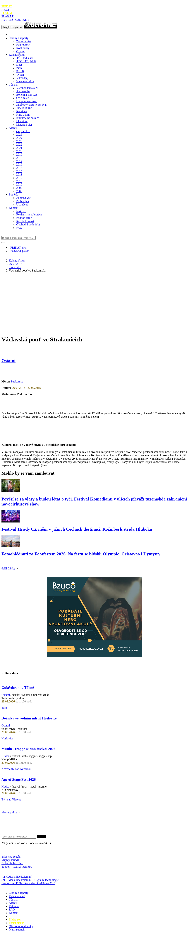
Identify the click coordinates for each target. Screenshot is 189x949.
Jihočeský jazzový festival (31, 104)
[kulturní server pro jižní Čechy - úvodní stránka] (40, 26)
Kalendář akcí (17, 54)
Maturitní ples (24, 124)
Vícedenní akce (25, 81)
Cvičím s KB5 (24, 98)
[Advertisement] (94, 301)
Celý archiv (23, 131)
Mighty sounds (10, 860)
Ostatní (20, 51)
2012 (19, 177)
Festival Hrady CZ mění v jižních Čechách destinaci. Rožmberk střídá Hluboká (76, 529)
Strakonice (15, 267)
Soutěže (13, 194)
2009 (19, 187)
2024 (19, 137)
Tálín (4, 707)
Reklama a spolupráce (29, 214)
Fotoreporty (23, 44)
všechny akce (9, 812)
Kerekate (21, 111)
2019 (19, 154)
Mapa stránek (17, 929)
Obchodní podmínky (28, 224)
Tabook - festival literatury (16, 866)
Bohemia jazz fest (26, 94)
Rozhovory (22, 48)
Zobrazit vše (23, 41)
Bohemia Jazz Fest (12, 863)
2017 (19, 161)
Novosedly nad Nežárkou (16, 769)
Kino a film (23, 114)
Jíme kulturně (24, 107)
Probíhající (22, 201)
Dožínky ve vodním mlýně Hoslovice (28, 718)
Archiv (13, 127)
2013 (19, 174)
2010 (19, 184)
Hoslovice (7, 738)
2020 (19, 151)
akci (25, 58)
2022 (19, 144)
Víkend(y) (22, 78)
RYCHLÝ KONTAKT (15, 19)
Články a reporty (18, 38)
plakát (26, 61)
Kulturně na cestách (27, 117)
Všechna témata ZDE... (30, 88)
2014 (19, 171)
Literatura (22, 121)
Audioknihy (23, 91)
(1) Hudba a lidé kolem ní (16, 876)
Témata (13, 84)
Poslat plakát (16, 922)
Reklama (14, 906)
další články (8, 568)
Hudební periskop (26, 101)
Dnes (19, 64)
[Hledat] (2, 242)
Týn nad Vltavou (11, 799)
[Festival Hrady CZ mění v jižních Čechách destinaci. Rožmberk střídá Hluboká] (10, 521)
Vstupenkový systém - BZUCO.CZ (22, 945)
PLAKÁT (7, 14)
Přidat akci (15, 919)
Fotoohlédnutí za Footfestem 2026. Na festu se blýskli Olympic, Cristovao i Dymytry (80, 554)
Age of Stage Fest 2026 (18, 779)
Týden (20, 74)
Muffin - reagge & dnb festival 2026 (28, 749)
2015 (19, 167)
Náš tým (21, 211)
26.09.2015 (15, 263)
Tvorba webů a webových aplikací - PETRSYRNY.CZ (61, 942)
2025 (19, 134)
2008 (19, 191)
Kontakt (13, 207)
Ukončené (22, 204)
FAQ (19, 227)
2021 (19, 147)
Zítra (19, 68)
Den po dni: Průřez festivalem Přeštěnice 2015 (28, 883)
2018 (19, 157)
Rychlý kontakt (25, 221)
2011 (19, 181)
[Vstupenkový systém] (94, 656)
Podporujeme (24, 217)
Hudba (5, 756)
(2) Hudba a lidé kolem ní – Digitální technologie (30, 879)
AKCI (6, 8)
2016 (19, 164)
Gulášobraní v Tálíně (17, 688)
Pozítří (20, 71)
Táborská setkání (11, 856)
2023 (19, 141)
